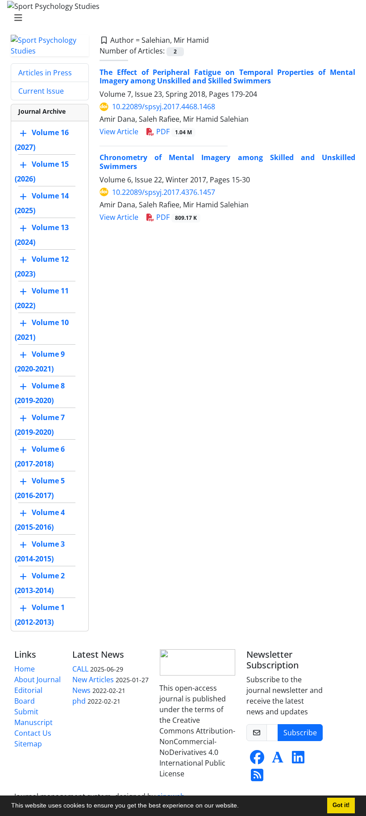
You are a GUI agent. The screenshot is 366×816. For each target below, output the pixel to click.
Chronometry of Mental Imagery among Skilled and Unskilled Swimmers (227, 161)
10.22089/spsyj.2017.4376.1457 (163, 192)
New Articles (93, 679)
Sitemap (28, 744)
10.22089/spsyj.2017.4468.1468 (163, 106)
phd (79, 701)
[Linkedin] (298, 760)
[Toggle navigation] (180, 18)
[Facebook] (257, 760)
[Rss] (257, 778)
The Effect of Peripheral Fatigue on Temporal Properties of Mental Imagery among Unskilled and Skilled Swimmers (227, 76)
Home (24, 669)
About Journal (37, 679)
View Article (119, 131)
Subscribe (300, 733)
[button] (242, 806)
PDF (173, 131)
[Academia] (278, 760)
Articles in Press (45, 73)
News (81, 690)
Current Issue (41, 91)
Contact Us (32, 733)
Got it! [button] (341, 805)
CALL (80, 669)
